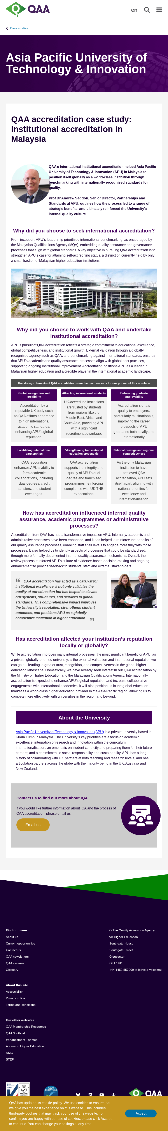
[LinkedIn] (90, 1095)
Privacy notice (15, 998)
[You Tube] (102, 1095)
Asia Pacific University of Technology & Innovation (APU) (60, 732)
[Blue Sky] (78, 1095)
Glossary (12, 969)
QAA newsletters (17, 956)
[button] (134, 10)
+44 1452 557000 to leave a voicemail (135, 969)
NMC (9, 1053)
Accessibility (14, 991)
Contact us (13, 950)
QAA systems (15, 963)
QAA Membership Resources (26, 1026)
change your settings (58, 1124)
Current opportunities (20, 943)
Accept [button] (141, 1113)
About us (12, 937)
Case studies (19, 28)
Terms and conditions (20, 1004)
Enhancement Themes (21, 1039)
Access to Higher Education (25, 1046)
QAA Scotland (15, 1033)
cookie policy (52, 1103)
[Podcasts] (113, 1095)
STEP (10, 1059)
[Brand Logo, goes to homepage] (28, 10)
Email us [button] (32, 825)
